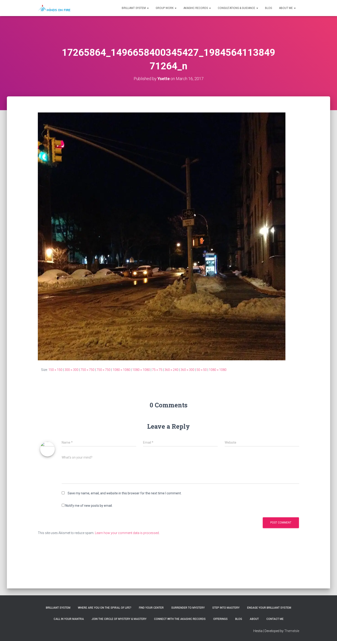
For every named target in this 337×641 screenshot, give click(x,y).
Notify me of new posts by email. (89, 505)
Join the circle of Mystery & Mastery (118, 619)
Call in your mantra (69, 619)
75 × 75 (157, 370)
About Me (286, 8)
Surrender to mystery (188, 607)
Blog (268, 8)
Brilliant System (134, 8)
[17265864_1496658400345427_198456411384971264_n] (161, 236)
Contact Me (275, 619)
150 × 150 (55, 370)
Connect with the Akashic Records (180, 619)
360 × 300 (187, 370)
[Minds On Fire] (54, 8)
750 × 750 (87, 370)
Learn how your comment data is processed (127, 533)
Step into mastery (226, 607)
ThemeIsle (291, 631)
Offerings (220, 619)
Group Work (165, 8)
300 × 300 (71, 370)
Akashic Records (196, 8)
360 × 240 (171, 370)
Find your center (151, 607)
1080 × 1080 (121, 370)
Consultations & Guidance (237, 8)
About (254, 619)
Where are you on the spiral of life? (104, 607)
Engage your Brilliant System (269, 607)
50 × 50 (201, 370)
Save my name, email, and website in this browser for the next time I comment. (125, 493)
